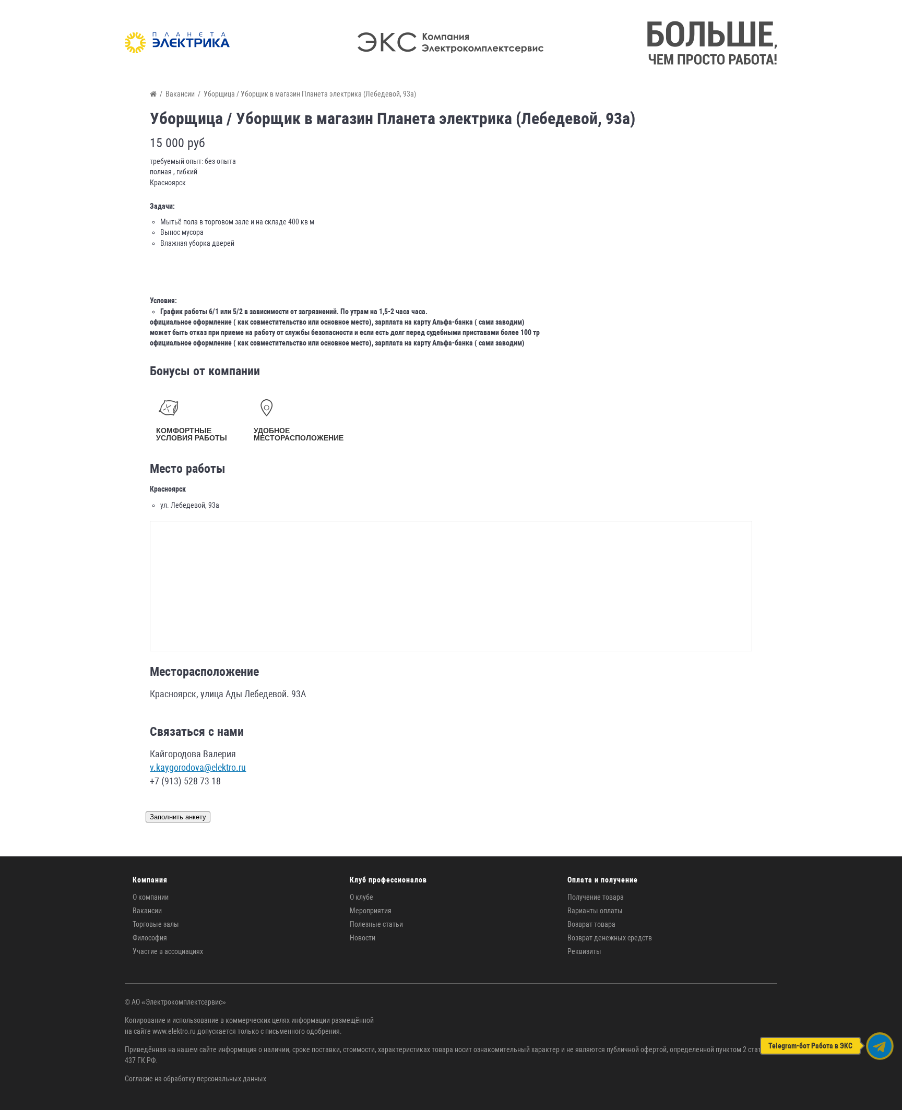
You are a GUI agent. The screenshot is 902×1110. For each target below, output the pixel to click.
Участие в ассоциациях (168, 951)
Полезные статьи (376, 924)
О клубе (361, 897)
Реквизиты (584, 951)
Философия (150, 938)
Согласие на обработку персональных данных (195, 1079)
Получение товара (595, 897)
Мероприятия (370, 910)
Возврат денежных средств (609, 938)
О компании (151, 897)
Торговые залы (156, 924)
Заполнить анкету (178, 817)
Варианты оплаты (595, 910)
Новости (362, 938)
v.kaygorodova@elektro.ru (198, 767)
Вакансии (147, 910)
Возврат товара (591, 924)
